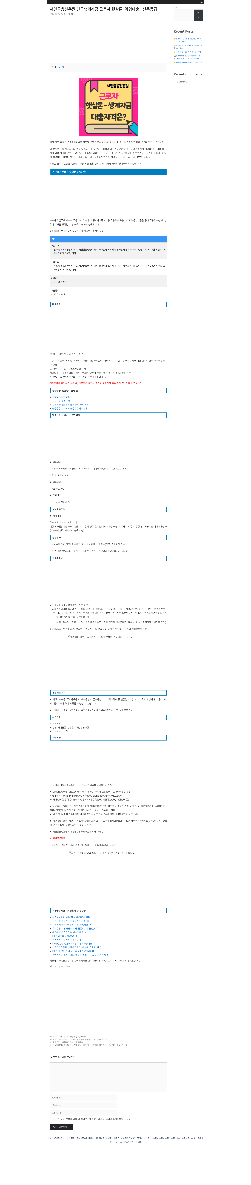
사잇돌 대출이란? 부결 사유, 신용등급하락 (72, 925)
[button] (201, 2)
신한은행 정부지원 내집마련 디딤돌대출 (71, 921)
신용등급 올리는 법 (61, 401)
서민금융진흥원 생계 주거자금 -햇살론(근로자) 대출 (76, 947)
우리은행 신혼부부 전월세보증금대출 (68, 1042)
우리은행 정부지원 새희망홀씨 (66, 940)
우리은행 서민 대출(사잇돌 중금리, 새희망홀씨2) (75, 928)
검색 (175, 8)
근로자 (55, 1039)
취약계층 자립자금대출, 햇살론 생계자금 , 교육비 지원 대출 (80, 955)
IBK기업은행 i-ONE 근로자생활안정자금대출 (73, 951)
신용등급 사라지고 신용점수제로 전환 (70, 408)
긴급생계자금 (64, 1039)
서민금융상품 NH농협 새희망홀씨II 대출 (71, 917)
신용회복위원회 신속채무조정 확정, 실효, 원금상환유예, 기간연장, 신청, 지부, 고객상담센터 (90, 1045)
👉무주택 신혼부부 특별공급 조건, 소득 (188, 62)
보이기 (61, 67)
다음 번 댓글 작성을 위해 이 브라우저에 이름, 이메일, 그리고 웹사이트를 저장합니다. (94, 1119)
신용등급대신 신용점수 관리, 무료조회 (70, 405)
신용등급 (88, 1039)
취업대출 (97, 1039)
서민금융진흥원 (73, 1037)
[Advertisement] (108, 39)
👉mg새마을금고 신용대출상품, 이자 (187, 52)
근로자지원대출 (59, 1037)
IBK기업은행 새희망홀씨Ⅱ (64, 936)
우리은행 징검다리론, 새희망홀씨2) (69, 932)
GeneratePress (133, 1142)
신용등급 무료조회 (61, 397)
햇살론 (83, 1037)
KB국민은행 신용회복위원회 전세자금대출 (72, 943)
